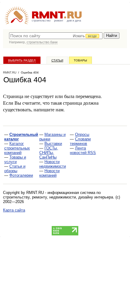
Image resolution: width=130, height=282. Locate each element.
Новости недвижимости (52, 164)
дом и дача (74, 20)
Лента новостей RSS (83, 150)
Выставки (53, 143)
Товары (80, 60)
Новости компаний (49, 173)
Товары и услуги (15, 159)
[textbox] (55, 35)
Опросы (82, 134)
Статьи (57, 60)
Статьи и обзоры (14, 168)
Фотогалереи (21, 175)
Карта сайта (14, 210)
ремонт (58, 20)
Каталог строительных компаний (17, 148)
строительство (41, 20)
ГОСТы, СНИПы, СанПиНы (48, 152)
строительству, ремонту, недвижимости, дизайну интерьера (58, 197)
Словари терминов (80, 141)
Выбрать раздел (22, 60)
